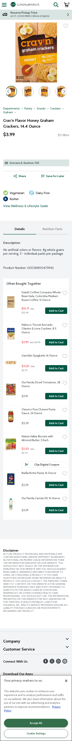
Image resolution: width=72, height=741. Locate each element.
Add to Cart (56, 310)
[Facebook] (45, 662)
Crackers (55, 108)
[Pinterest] (64, 662)
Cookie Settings (36, 733)
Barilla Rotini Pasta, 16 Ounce (39, 473)
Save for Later (55, 176)
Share (22, 176)
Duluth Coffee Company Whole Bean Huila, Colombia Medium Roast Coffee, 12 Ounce (41, 296)
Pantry (28, 108)
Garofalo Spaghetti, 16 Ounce (39, 355)
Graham (8, 112)
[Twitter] (52, 662)
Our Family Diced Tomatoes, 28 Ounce (41, 384)
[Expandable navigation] (4, 5)
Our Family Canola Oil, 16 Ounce (41, 498)
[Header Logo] (24, 5)
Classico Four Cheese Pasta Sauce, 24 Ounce (39, 411)
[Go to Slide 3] (44, 91)
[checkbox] (65, 25)
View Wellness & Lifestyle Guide (25, 206)
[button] (55, 5)
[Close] (66, 680)
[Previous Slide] (8, 91)
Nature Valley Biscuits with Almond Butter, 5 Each (38, 438)
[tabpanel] (36, 378)
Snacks (41, 108)
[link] (52, 176)
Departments (11, 108)
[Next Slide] (64, 91)
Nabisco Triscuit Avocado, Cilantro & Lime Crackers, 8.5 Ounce (39, 328)
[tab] (19, 229)
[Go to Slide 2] (28, 91)
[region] (36, 708)
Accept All (36, 723)
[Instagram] (58, 662)
